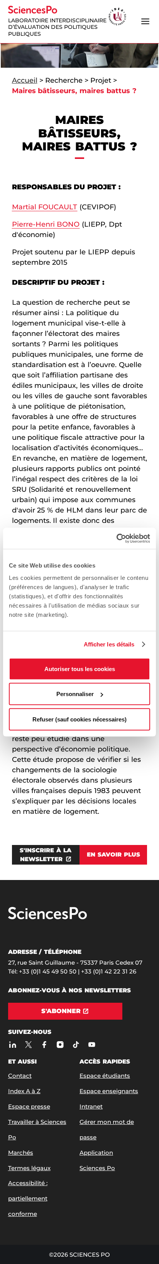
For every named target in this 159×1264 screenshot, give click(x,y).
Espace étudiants (105, 1075)
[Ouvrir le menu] (145, 21)
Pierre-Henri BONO (46, 224)
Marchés (20, 1152)
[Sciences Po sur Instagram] (60, 1044)
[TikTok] (76, 1044)
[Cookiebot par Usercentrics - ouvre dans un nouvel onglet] (116, 538)
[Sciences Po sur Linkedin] (13, 1044)
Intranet (91, 1106)
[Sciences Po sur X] (29, 1044)
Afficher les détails (109, 644)
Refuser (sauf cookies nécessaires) (79, 719)
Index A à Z (24, 1091)
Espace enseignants (109, 1091)
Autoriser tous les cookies (79, 668)
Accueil (24, 80)
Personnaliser (75, 694)
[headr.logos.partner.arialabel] (117, 17)
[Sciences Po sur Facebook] (44, 1044)
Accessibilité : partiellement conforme (27, 1198)
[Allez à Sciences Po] (47, 917)
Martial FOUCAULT (45, 207)
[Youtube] (92, 1044)
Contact (20, 1075)
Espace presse (29, 1106)
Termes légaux (29, 1168)
